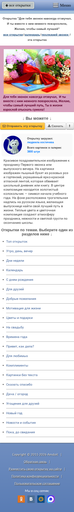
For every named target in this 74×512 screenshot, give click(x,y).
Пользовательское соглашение (37, 483)
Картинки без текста (22, 375)
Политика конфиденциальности (35, 476)
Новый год (14, 413)
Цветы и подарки (19, 318)
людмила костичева (40, 142)
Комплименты (17, 365)
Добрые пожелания (21, 299)
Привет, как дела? (20, 346)
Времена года (16, 337)
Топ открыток (17, 241)
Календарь (32, 34)
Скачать (55, 126)
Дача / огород (17, 394)
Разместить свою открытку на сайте (35, 469)
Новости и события (21, 423)
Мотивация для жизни (23, 308)
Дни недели (15, 261)
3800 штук (33, 151)
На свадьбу (15, 327)
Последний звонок (55, 34)
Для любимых (17, 356)
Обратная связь (35, 462)
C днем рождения (19, 280)
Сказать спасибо (19, 384)
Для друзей (15, 289)
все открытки (18, 5)
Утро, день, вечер (19, 251)
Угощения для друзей (22, 403)
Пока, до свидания (20, 432)
